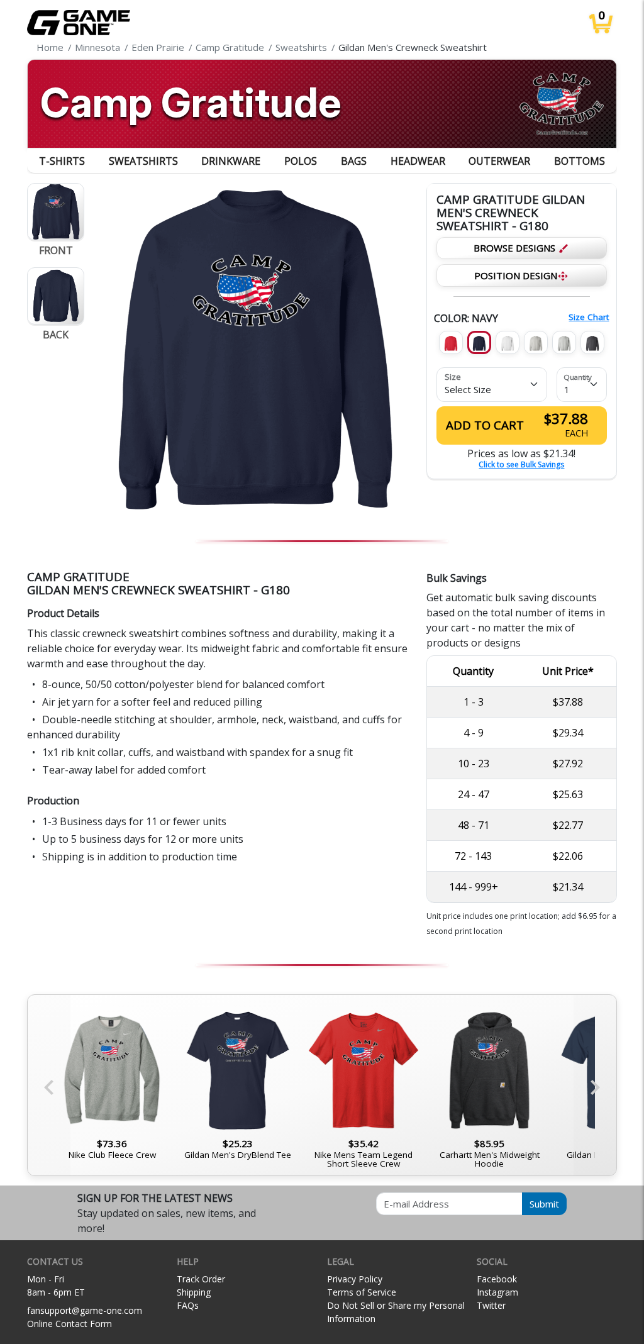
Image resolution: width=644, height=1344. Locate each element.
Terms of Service (361, 1292)
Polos (300, 161)
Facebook (497, 1279)
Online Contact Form (69, 1324)
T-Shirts (62, 161)
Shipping (194, 1292)
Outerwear (499, 161)
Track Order (201, 1279)
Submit (544, 1203)
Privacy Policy (354, 1279)
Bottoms (579, 161)
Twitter (491, 1305)
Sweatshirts (143, 161)
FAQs (188, 1305)
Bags (354, 161)
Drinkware (230, 161)
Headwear (418, 161)
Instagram (497, 1292)
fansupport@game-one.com (84, 1310)
